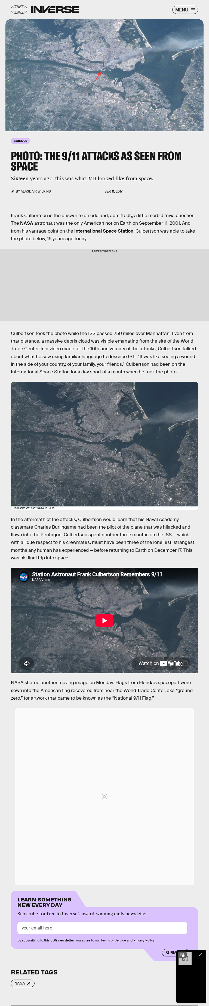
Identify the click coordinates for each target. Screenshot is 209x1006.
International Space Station (103, 231)
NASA (8, 77)
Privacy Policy (144, 940)
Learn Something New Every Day (44, 901)
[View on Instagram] (104, 796)
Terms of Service (113, 940)
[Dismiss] (200, 955)
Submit (172, 952)
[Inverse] (55, 9)
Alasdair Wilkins (36, 191)
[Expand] (182, 955)
